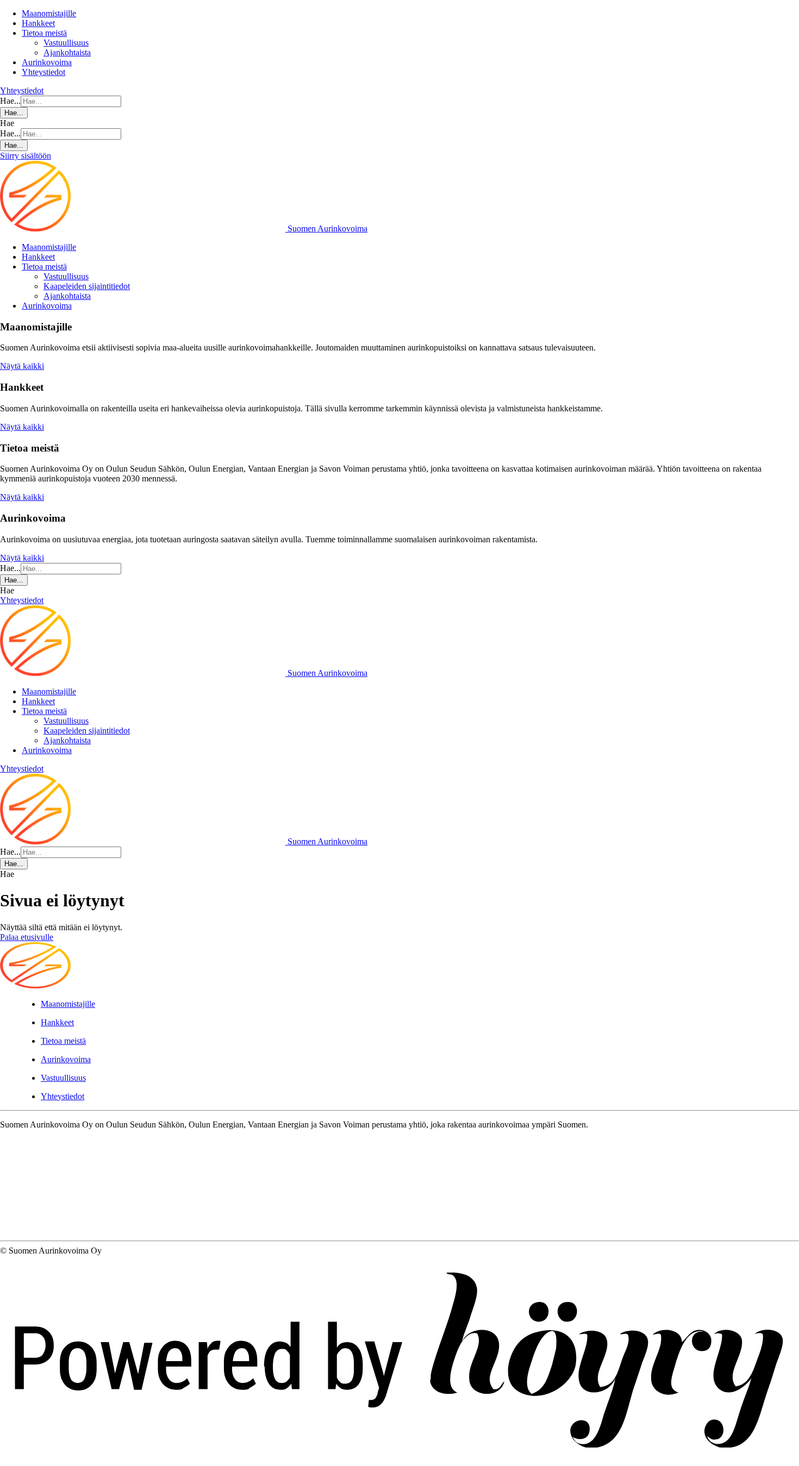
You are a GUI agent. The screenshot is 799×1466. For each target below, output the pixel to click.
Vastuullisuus (66, 42)
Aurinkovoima (47, 62)
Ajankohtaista (67, 52)
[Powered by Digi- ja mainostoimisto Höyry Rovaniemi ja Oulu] (399, 1460)
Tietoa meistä (44, 32)
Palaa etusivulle (26, 937)
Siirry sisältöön (25, 155)
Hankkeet (38, 23)
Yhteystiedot (43, 72)
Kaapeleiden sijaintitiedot (86, 286)
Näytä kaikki (22, 366)
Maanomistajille (49, 13)
